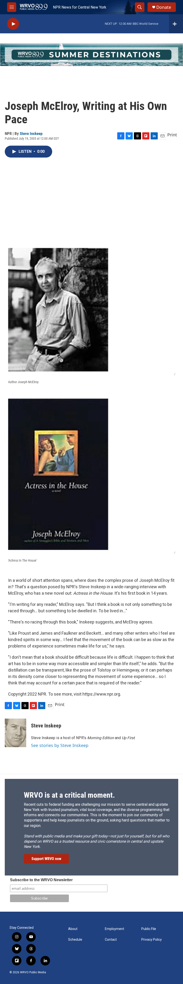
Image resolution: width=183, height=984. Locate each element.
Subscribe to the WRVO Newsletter (41, 880)
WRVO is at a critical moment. (69, 795)
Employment (114, 929)
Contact (111, 939)
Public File (148, 929)
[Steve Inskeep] (15, 733)
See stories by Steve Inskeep (59, 745)
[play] (13, 24)
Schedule (75, 939)
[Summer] (91, 54)
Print (172, 135)
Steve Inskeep (31, 133)
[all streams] (176, 23)
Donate (163, 7)
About (72, 929)
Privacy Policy (151, 939)
